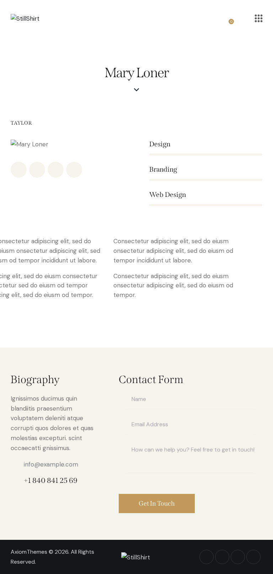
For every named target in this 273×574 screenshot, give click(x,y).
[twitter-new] (222, 557)
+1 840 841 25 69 (50, 480)
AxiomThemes (29, 551)
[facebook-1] (19, 170)
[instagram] (74, 170)
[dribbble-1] (56, 170)
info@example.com (51, 464)
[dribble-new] (238, 557)
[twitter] (37, 170)
